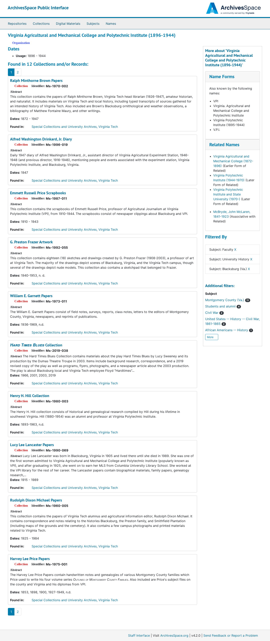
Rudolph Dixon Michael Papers (36, 500)
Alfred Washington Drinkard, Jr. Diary (41, 139)
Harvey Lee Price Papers (30, 558)
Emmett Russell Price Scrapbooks (38, 192)
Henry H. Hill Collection (29, 395)
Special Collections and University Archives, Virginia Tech (75, 127)
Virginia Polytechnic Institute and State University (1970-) (228, 194)
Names (111, 24)
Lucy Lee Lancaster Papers (32, 444)
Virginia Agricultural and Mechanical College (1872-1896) (233, 161)
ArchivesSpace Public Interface (38, 8)
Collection (36, 345)
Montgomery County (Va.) (227, 300)
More (210, 337)
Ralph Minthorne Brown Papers (36, 80)
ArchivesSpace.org (174, 635)
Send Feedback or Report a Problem (230, 635)
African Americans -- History (228, 330)
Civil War (213, 313)
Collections (41, 24)
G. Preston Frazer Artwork (31, 242)
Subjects (93, 24)
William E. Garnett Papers (31, 295)
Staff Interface (139, 635)
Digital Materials (68, 24)
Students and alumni (222, 306)
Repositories (17, 24)
